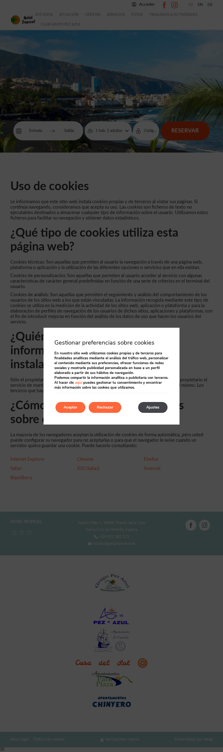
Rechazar (105, 407)
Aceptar (70, 407)
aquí (78, 382)
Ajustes (152, 407)
